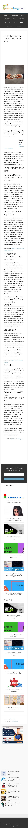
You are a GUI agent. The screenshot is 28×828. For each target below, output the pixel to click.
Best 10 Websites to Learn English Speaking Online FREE (14, 708)
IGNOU (14, 18)
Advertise (9, 26)
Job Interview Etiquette (17, 439)
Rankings (22, 22)
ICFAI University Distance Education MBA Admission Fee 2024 (13, 804)
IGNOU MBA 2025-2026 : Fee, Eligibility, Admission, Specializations (13, 779)
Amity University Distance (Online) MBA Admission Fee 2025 (14, 773)
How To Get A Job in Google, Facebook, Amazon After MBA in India (14, 538)
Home (5, 15)
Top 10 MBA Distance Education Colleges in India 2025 (13, 791)
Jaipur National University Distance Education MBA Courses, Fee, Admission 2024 (13, 798)
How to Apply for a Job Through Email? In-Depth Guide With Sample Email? (14, 575)
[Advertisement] (14, 54)
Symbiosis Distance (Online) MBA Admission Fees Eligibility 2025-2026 (13, 785)
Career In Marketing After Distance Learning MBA (14, 690)
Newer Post (13, 719)
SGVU (22, 15)
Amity (15, 22)
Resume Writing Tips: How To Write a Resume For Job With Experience (14, 519)
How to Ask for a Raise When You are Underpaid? (14, 556)
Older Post (15, 721)
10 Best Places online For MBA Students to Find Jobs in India (14, 501)
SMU (5, 22)
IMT (10, 22)
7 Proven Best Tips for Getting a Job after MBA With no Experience (14, 593)
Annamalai (7, 18)
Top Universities (14, 15)
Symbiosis (21, 18)
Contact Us (18, 26)
